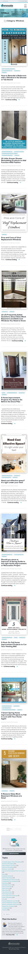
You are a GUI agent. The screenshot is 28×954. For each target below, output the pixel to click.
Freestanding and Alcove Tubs (9, 879)
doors (3, 392)
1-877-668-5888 (23, 1)
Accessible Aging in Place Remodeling (11, 862)
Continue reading (11, 100)
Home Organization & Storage (8, 709)
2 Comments (15, 485)
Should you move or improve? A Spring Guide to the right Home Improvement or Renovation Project (14, 562)
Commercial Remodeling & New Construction (13, 871)
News (3, 899)
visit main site (5, 1)
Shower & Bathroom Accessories (10, 902)
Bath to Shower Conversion (8, 68)
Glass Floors (5, 890)
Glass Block (17, 70)
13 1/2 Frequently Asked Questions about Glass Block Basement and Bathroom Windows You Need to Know (13, 318)
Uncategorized (6, 908)
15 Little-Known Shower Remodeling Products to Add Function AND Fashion (13, 160)
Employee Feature (6, 876)
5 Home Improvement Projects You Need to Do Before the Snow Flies (11, 399)
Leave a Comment (16, 83)
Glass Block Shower (18, 151)
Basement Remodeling (7, 475)
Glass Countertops (6, 886)
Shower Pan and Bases (7, 155)
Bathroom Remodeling (7, 70)
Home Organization (6, 477)
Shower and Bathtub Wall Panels (9, 153)
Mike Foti (4, 83)
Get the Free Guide (14, 853)
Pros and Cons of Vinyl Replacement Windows (11, 238)
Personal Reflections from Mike (10, 901)
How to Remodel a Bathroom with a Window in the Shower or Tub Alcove (14, 77)
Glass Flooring (5, 888)
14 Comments (17, 324)
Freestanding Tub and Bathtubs (10, 881)
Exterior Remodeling (12, 392)
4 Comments (18, 165)
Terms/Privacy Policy (14, 949)
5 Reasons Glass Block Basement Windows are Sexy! (11, 796)
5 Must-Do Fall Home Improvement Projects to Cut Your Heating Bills (13, 644)
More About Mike (10, 934)
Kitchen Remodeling (18, 554)
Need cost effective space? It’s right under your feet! (13, 481)
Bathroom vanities (6, 869)
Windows (4, 72)
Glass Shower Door (7, 892)
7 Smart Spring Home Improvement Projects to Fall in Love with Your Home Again (13, 716)
